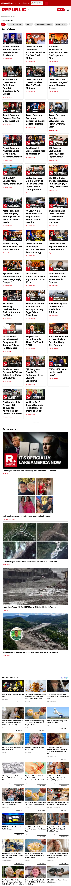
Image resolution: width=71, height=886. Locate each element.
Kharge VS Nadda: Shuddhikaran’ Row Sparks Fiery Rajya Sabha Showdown (35, 309)
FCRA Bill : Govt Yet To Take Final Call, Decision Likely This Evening (58, 341)
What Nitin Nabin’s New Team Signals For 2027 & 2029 (35, 278)
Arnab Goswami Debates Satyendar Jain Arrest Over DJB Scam (57, 121)
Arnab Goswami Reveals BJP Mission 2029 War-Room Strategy (35, 248)
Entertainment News (9, 519)
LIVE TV (61, 10)
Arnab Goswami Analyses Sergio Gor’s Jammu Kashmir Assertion (12, 152)
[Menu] (67, 9)
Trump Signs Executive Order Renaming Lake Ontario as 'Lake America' (29, 471)
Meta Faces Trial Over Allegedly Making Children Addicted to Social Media (12, 216)
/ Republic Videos (9, 16)
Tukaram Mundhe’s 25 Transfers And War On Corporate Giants (58, 52)
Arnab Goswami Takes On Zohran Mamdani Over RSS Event (11, 51)
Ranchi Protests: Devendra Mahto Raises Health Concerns (57, 278)
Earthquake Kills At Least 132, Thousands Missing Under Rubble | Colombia (12, 407)
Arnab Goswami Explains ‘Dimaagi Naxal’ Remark (58, 246)
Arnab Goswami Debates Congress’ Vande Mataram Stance (58, 84)
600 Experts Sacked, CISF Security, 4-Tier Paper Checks (56, 152)
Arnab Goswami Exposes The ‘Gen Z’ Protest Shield (12, 118)
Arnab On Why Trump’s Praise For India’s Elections (12, 246)
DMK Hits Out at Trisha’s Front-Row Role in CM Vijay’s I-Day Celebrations (58, 182)
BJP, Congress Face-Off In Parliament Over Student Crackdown (34, 375)
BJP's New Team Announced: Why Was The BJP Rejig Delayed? (12, 278)
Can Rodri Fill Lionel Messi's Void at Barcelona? (35, 150)
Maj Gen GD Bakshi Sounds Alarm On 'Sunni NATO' (34, 341)
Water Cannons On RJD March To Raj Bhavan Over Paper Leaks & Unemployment (34, 183)
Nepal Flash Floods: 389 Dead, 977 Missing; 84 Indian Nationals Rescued (29, 607)
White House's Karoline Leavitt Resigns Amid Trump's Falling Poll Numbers (11, 342)
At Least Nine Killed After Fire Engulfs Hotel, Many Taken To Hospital (34, 216)
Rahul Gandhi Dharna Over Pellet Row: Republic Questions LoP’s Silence (11, 87)
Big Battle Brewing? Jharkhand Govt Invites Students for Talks (11, 309)
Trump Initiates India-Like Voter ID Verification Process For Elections (57, 216)
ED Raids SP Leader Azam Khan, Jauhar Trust (12, 180)
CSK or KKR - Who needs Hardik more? (57, 372)
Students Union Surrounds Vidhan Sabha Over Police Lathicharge (12, 374)
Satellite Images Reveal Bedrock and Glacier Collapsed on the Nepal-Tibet (30, 561)
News (2, 16)
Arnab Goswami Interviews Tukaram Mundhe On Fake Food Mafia (35, 52)
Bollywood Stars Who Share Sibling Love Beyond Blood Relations (27, 516)
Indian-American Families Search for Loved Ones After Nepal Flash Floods (30, 652)
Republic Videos (7, 58)
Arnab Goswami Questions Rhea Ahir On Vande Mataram (34, 84)
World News (6, 474)
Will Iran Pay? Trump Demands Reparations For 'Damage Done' (34, 406)
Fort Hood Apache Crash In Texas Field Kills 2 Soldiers (58, 308)
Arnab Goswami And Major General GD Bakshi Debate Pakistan (35, 120)
